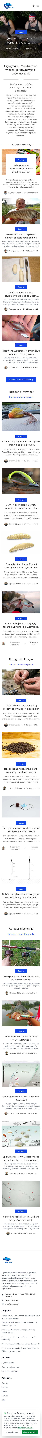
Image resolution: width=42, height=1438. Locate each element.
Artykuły (6, 1310)
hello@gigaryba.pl (11, 1304)
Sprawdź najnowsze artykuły (21, 379)
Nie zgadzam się (12, 1432)
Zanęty (4, 1391)
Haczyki (21, 32)
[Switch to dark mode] (34, 6)
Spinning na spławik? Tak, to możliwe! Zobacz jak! (21, 1344)
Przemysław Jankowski (10, 1367)
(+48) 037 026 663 (11, 1300)
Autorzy (6, 1357)
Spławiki (21, 229)
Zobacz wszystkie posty (21, 397)
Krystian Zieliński (8, 1363)
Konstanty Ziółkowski (10, 1371)
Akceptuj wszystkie (29, 1432)
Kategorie (7, 1377)
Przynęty (21, 160)
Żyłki (3, 1400)
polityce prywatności (25, 1427)
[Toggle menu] (38, 5)
